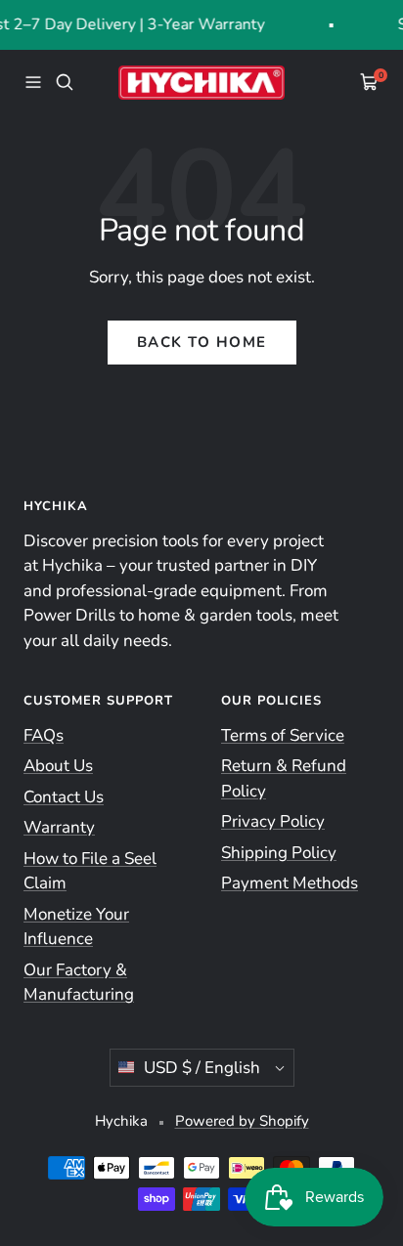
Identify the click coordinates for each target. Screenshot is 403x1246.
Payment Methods (289, 883)
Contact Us (63, 797)
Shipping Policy (278, 852)
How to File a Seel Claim (90, 871)
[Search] (64, 82)
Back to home (202, 342)
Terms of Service (282, 735)
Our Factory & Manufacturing (78, 983)
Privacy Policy (273, 821)
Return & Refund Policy (283, 778)
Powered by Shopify (242, 1121)
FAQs (43, 735)
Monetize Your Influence (76, 927)
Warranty (59, 827)
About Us (58, 765)
